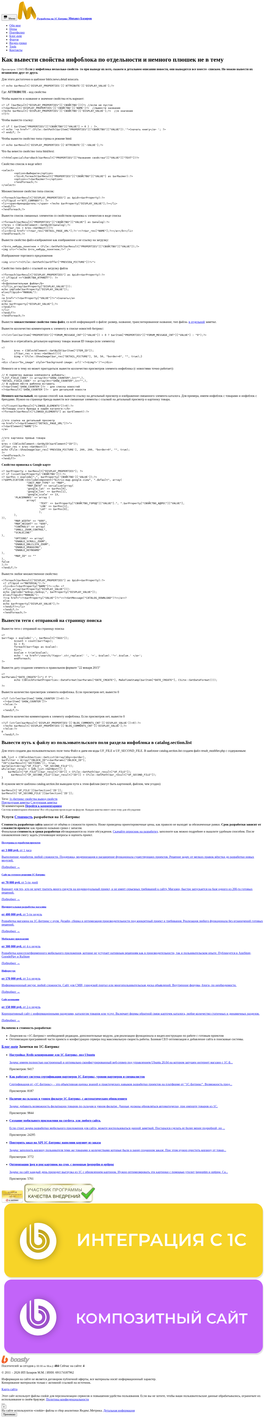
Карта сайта (9, 1389)
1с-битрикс (17, 799)
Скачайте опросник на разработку (135, 831)
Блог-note (10, 1047)
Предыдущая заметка (16, 802)
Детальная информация (119, 1410)
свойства (31, 799)
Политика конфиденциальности (67, 1399)
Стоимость (23, 817)
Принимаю (9, 1414)
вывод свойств (47, 799)
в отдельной (197, 322)
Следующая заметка (43, 802)
